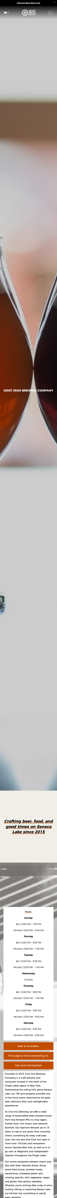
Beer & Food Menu (28, 1046)
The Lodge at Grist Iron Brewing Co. (28, 1055)
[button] (54, 2)
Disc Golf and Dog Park (28, 1065)
